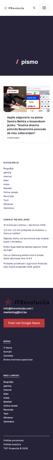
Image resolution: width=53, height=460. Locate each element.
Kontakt (8, 351)
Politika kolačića (12, 444)
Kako (6, 180)
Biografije (9, 168)
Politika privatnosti (14, 440)
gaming (7, 172)
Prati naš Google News (24, 323)
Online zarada (11, 192)
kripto (7, 184)
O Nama (8, 347)
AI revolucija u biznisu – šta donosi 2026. (25, 225)
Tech (6, 200)
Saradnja (8, 355)
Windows (8, 204)
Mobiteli (8, 188)
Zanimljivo (9, 208)
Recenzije (9, 196)
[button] (34, 8)
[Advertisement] (26, 42)
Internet (12, 91)
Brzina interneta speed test (18, 359)
